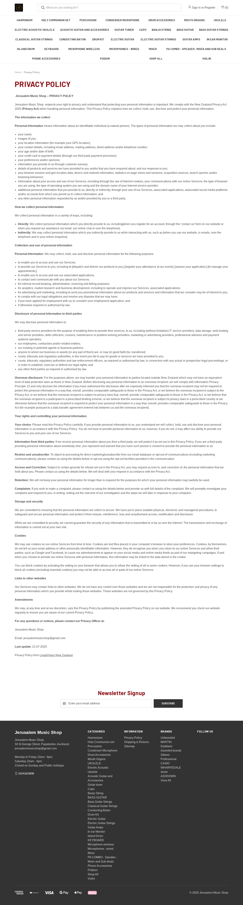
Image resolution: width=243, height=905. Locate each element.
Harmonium (24, 20)
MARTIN (166, 741)
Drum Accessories (162, 20)
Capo (142, 29)
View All (166, 780)
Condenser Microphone (122, 20)
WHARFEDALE (171, 767)
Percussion (88, 20)
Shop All (156, 58)
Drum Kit (98, 39)
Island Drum (26, 49)
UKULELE (220, 20)
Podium (105, 58)
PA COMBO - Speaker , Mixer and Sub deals (196, 49)
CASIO (165, 763)
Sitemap (129, 746)
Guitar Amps (191, 39)
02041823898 (26, 773)
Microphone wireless (84, 49)
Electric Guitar (122, 39)
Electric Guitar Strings (158, 39)
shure (164, 771)
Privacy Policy (133, 737)
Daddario (166, 746)
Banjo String (161, 29)
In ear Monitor (217, 39)
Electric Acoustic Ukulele (35, 29)
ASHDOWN (168, 776)
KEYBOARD (51, 49)
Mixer (153, 49)
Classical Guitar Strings (34, 39)
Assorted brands (171, 750)
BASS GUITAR (185, 29)
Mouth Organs (194, 20)
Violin (206, 58)
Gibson (165, 754)
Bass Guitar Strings (213, 29)
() (226, 7)
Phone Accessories (46, 58)
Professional (168, 759)
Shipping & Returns (136, 741)
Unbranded (168, 737)
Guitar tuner (124, 29)
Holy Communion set (55, 20)
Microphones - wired (124, 49)
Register (210, 7)
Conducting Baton (72, 39)
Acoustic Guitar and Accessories (84, 29)
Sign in (196, 7)
